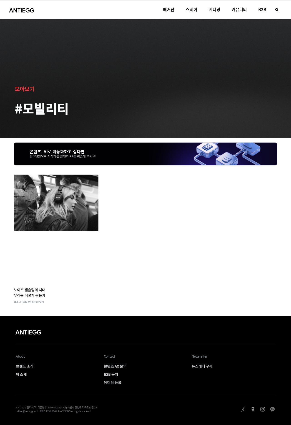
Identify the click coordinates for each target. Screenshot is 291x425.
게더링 (214, 9)
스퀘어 (191, 9)
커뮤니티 (239, 9)
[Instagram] (262, 409)
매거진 (169, 9)
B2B (262, 9)
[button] (277, 9)
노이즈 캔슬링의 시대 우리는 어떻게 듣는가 (29, 292)
